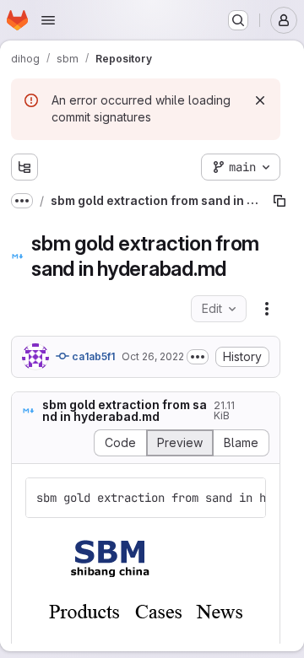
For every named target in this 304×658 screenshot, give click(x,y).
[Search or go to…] (238, 20)
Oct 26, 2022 (153, 356)
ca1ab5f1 (92, 356)
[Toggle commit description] (198, 356)
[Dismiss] (260, 100)
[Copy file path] (279, 200)
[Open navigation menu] (48, 20)
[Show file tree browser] (24, 167)
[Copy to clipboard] (245, 497)
